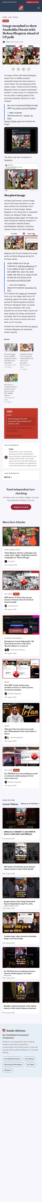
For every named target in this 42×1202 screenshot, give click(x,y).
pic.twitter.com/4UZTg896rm (24, 108)
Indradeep (13, 650)
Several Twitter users (12, 121)
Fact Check (13, 17)
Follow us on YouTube (30, 804)
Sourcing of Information (13, 1064)
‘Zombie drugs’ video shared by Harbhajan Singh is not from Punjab (20, 937)
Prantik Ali (11, 561)
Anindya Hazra (13, 606)
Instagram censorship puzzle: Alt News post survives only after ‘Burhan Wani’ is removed (19, 643)
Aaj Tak (32, 299)
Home (4, 17)
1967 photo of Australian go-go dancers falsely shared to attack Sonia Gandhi (18, 599)
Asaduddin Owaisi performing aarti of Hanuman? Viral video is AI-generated (26, 358)
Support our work (32, 2)
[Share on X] (18, 69)
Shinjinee (22, 650)
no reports (33, 326)
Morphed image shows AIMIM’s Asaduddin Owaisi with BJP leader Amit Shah (10, 358)
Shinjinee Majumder (14, 693)
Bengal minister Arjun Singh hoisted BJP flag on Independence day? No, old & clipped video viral (19, 903)
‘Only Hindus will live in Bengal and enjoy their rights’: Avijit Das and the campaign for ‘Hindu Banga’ (20, 555)
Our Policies (29, 1059)
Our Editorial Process (12, 1059)
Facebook (8, 160)
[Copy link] (29, 69)
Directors (7, 1070)
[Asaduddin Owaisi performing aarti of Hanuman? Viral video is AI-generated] (26, 347)
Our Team (30, 1064)
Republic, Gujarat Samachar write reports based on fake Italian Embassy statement (20, 1007)
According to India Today (14, 218)
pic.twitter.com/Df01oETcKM (18, 280)
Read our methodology (14, 435)
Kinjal (7, 42)
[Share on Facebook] (13, 69)
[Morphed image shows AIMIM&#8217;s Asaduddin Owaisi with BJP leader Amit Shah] (11, 347)
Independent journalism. (9, 2)
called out (23, 293)
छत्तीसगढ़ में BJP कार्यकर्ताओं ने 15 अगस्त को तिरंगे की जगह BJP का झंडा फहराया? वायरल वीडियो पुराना (19, 833)
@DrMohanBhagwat (26, 266)
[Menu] (39, 8)
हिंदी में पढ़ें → (8, 477)
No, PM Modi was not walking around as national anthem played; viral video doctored (21, 775)
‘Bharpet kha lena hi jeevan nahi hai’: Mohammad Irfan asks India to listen (20, 731)
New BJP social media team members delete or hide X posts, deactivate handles (18, 687)
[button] (16, 145)
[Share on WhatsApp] (23, 69)
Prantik (12, 737)
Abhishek (20, 737)
